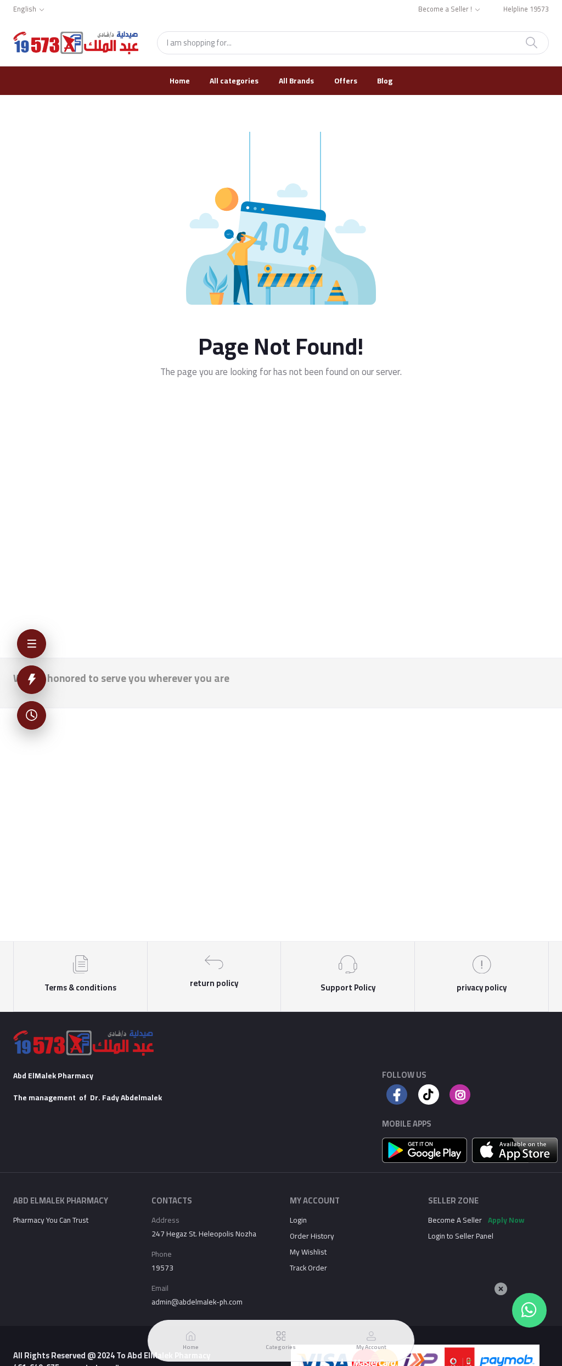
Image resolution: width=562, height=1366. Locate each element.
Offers (345, 81)
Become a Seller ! (445, 9)
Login (298, 1220)
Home (180, 81)
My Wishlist (308, 1252)
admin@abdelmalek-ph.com (197, 1302)
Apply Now (506, 1220)
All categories (234, 81)
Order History (312, 1236)
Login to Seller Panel (460, 1236)
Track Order (308, 1268)
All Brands (296, 81)
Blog (384, 81)
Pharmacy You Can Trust (50, 1220)
